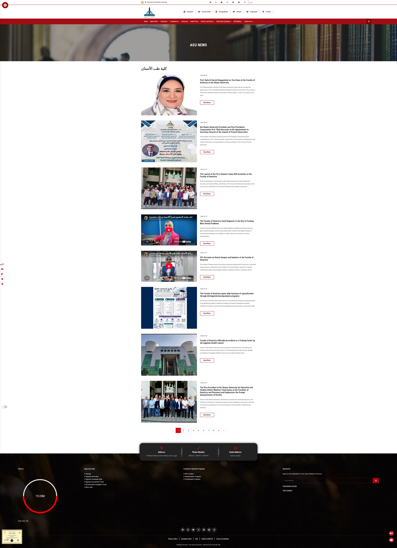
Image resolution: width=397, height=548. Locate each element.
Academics (174, 21)
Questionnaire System (290, 486)
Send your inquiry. (235, 456)
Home (146, 21)
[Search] (369, 21)
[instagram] (227, 2)
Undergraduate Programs (192, 476)
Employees (254, 12)
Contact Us (248, 21)
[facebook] (210, 2)
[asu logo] (149, 12)
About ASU (154, 21)
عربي (250, 2)
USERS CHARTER (207, 539)
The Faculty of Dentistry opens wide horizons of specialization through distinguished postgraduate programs (227, 294)
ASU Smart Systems (223, 21)
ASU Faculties (189, 474)
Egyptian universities (92, 476)
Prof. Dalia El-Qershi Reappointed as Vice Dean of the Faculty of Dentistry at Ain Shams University (227, 81)
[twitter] (215, 2)
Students (190, 12)
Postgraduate (223, 12)
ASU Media (237, 21)
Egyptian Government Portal (94, 482)
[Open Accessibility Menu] (5, 5)
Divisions (164, 21)
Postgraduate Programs (192, 479)
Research (185, 21)
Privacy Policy (172, 539)
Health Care (194, 21)
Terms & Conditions (222, 539)
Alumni (238, 12)
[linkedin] (233, 2)
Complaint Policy (186, 539)
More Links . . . (90, 487)
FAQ (196, 539)
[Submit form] (376, 480)
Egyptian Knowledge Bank (93, 479)
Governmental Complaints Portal (95, 485)
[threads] (244, 2)
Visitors (268, 12)
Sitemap (88, 474)
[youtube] (221, 2)
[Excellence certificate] (12, 537)
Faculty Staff (206, 12)
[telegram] (239, 2)
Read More (207, 103)
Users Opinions (287, 490)
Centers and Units (207, 21)
